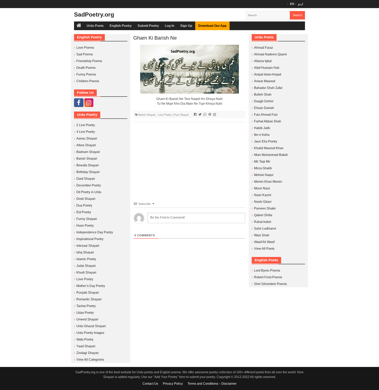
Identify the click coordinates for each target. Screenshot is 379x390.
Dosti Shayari (85, 198)
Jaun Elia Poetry (265, 141)
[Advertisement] (189, 156)
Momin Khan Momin (268, 181)
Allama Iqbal (263, 61)
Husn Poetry (85, 225)
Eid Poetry (83, 212)
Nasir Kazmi (262, 195)
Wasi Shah (261, 235)
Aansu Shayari (86, 138)
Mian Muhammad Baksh (271, 154)
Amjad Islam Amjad (267, 74)
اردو (300, 4)
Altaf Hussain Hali (266, 67)
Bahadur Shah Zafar (268, 87)
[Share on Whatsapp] (205, 114)
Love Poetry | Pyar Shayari (173, 114)
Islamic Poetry (86, 259)
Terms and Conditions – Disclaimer (212, 383)
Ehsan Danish (264, 108)
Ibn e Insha (261, 134)
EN (292, 4)
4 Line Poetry (85, 131)
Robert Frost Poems (268, 277)
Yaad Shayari (85, 346)
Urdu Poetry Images (90, 332)
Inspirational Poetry (89, 239)
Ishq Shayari (85, 252)
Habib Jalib (262, 128)
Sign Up (186, 25)
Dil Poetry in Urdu (88, 192)
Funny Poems (86, 74)
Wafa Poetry (84, 339)
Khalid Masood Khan (268, 148)
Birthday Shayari (88, 172)
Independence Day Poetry (94, 232)
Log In (169, 25)
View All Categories (90, 359)
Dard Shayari (85, 178)
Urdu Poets (95, 25)
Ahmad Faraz (263, 47)
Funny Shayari (86, 219)
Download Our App (212, 25)
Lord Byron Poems (267, 270)
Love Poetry (84, 279)
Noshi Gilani (262, 201)
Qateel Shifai (263, 215)
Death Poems (86, 67)
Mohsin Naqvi (263, 175)
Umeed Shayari (87, 319)
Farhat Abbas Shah (267, 121)
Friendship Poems (89, 61)
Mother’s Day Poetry (90, 286)
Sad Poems (84, 54)
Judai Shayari (86, 265)
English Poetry (121, 25)
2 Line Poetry (85, 125)
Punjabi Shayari (87, 292)
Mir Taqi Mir (262, 161)
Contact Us (150, 383)
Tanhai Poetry (86, 306)
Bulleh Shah (262, 94)
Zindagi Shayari (87, 353)
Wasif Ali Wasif (264, 242)
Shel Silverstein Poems (270, 284)
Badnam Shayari (88, 152)
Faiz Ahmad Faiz (266, 114)
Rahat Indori (262, 221)
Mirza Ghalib (263, 168)
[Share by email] (215, 114)
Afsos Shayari (86, 145)
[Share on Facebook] (196, 114)
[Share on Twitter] (200, 114)
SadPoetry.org (94, 14)
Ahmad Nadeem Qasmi (270, 54)
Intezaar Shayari (87, 245)
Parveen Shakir (265, 208)
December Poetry (88, 185)
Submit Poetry (148, 25)
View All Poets (264, 248)
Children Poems (87, 81)
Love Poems (85, 47)
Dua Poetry (84, 205)
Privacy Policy (173, 383)
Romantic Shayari (88, 299)
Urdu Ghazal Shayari (91, 326)
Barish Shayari (147, 114)
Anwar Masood (264, 81)
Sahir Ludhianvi (265, 228)
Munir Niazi (262, 188)
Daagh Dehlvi (263, 101)
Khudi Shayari (86, 272)
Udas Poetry (85, 312)
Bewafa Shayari (87, 165)
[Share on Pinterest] (210, 114)
